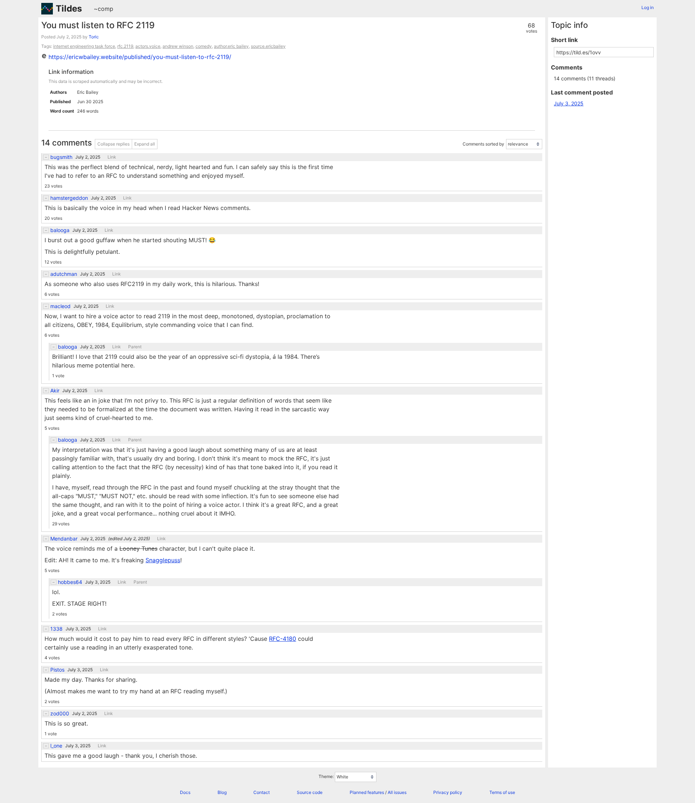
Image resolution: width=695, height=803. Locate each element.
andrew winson (178, 46)
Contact (261, 792)
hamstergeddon (69, 198)
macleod (60, 306)
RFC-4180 (282, 638)
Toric (94, 36)
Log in (647, 7)
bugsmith (61, 157)
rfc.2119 (125, 46)
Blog (222, 792)
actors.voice (147, 46)
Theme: (326, 776)
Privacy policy (447, 792)
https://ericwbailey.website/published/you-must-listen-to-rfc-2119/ (140, 56)
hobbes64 (70, 582)
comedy (203, 46)
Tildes (69, 8)
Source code (310, 792)
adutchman (63, 274)
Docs (185, 792)
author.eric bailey (231, 46)
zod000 (59, 713)
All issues (397, 792)
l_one (56, 745)
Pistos (57, 669)
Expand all (144, 144)
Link (112, 157)
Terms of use (502, 792)
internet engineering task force (84, 46)
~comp (103, 8)
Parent (135, 346)
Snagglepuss (163, 560)
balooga (60, 230)
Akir (54, 390)
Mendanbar (63, 538)
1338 (56, 628)
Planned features (367, 792)
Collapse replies (113, 144)
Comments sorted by (483, 144)
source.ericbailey (268, 46)
